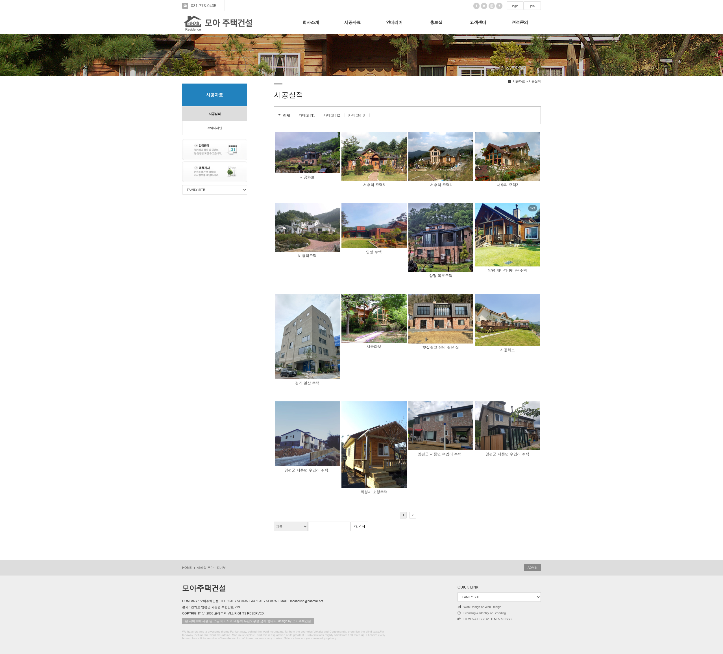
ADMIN (532, 567)
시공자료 (352, 22)
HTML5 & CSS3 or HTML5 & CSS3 (487, 619)
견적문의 (520, 22)
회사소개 (310, 22)
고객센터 (478, 22)
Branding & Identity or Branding (484, 613)
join (532, 6)
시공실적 (215, 113)
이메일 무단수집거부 (211, 567)
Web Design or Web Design (482, 607)
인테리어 (394, 22)
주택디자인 (214, 128)
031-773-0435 (203, 5)
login (515, 6)
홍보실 (436, 22)
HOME (186, 567)
